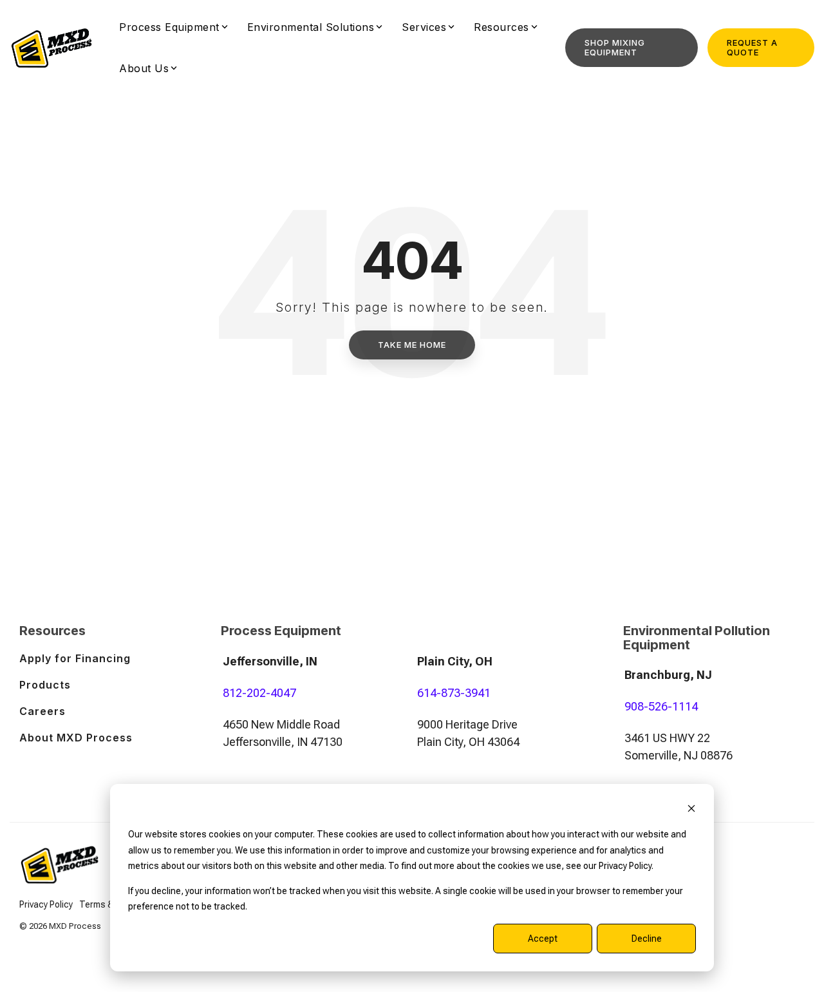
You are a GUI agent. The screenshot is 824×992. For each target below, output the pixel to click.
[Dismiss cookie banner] (691, 810)
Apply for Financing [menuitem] (75, 658)
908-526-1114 (661, 706)
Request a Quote (752, 47)
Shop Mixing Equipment (615, 47)
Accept (542, 938)
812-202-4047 (259, 693)
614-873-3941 (454, 693)
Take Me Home (412, 344)
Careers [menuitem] (42, 711)
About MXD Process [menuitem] (76, 737)
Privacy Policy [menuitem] (46, 904)
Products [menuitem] (45, 684)
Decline (647, 938)
